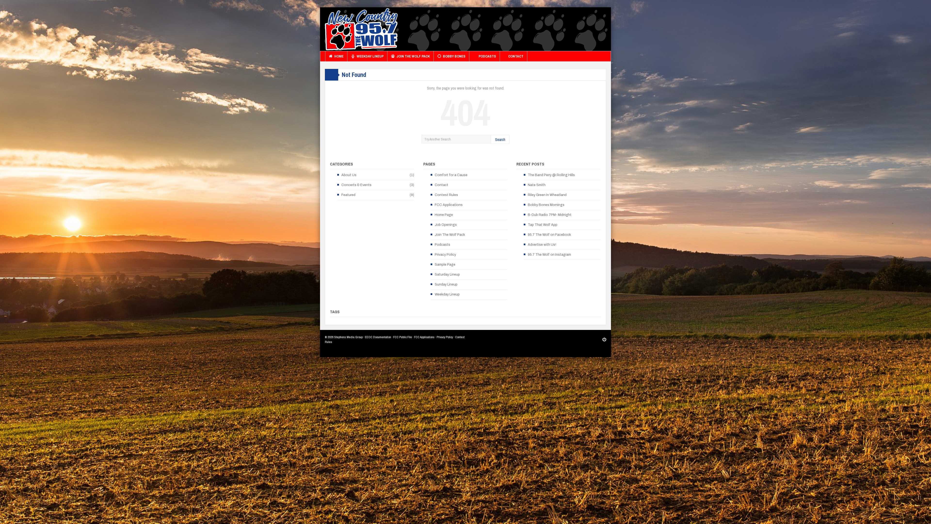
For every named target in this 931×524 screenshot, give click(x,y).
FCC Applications (449, 205)
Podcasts (487, 56)
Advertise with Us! (542, 244)
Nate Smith (537, 185)
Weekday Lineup (370, 56)
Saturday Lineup (447, 274)
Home (339, 56)
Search (500, 139)
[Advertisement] (518, 30)
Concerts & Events (356, 185)
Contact (515, 56)
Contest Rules (446, 195)
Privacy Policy (445, 254)
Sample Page (445, 264)
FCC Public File (402, 337)
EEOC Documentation (378, 337)
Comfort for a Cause (451, 175)
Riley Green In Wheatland (547, 195)
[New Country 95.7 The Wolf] (361, 29)
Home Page (444, 215)
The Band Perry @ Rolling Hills (551, 175)
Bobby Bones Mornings (546, 205)
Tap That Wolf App (542, 225)
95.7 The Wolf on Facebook (549, 235)
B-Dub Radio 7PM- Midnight (549, 215)
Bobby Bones (454, 56)
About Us (348, 175)
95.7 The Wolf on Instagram (549, 254)
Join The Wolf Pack (413, 56)
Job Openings (446, 225)
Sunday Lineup (446, 284)
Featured (348, 195)
